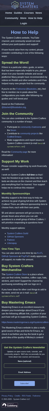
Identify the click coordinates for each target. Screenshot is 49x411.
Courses (29, 12)
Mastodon (32, 89)
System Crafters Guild (17, 233)
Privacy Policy (7, 396)
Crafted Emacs (14, 137)
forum (13, 130)
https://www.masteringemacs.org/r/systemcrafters (25, 322)
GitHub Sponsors (15, 237)
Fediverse (21, 89)
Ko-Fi (39, 253)
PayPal (24, 256)
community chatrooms (30, 127)
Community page (19, 152)
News (39, 12)
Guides (18, 12)
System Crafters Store (16, 274)
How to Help (35, 18)
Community (11, 18)
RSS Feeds (26, 396)
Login (23, 23)
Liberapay (12, 243)
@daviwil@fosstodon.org (14, 107)
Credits (17, 396)
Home (8, 12)
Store (23, 18)
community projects (29, 133)
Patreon (11, 240)
